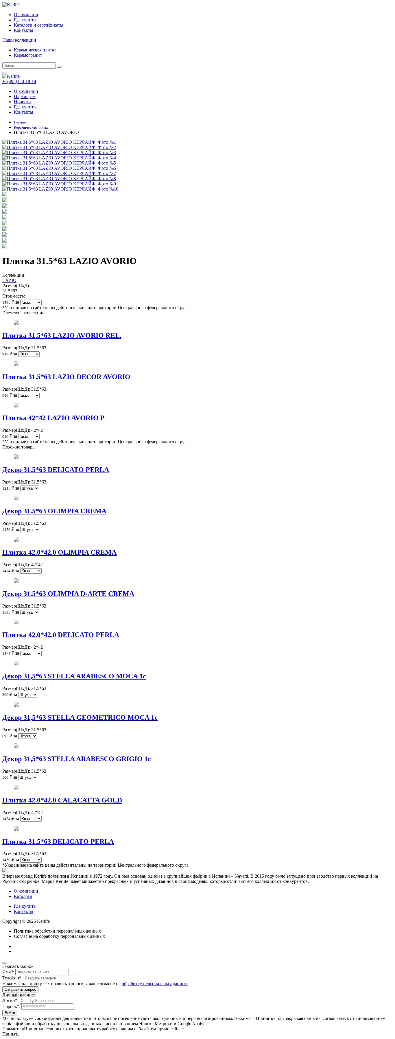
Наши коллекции (19, 40)
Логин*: (10, 1000)
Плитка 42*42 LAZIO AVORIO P (53, 418)
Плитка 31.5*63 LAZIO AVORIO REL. (61, 335)
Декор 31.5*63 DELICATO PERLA (55, 469)
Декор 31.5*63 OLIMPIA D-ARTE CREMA (68, 593)
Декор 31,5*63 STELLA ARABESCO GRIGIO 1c (76, 759)
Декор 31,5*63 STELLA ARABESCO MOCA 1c (74, 676)
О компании (26, 14)
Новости (22, 101)
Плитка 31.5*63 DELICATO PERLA (58, 841)
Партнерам (25, 96)
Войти (10, 1013)
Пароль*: (11, 1006)
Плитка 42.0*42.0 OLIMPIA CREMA (59, 552)
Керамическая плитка (35, 49)
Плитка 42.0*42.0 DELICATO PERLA (60, 634)
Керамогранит (28, 55)
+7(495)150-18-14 (19, 81)
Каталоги (23, 896)
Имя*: (8, 971)
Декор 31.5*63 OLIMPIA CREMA (54, 511)
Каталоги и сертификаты (38, 25)
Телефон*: (12, 977)
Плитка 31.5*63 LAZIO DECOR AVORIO (66, 377)
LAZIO (9, 280)
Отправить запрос (20, 989)
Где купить (25, 19)
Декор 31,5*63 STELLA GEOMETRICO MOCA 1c (80, 717)
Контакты (23, 30)
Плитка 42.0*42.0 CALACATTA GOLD (62, 800)
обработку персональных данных (155, 983)
